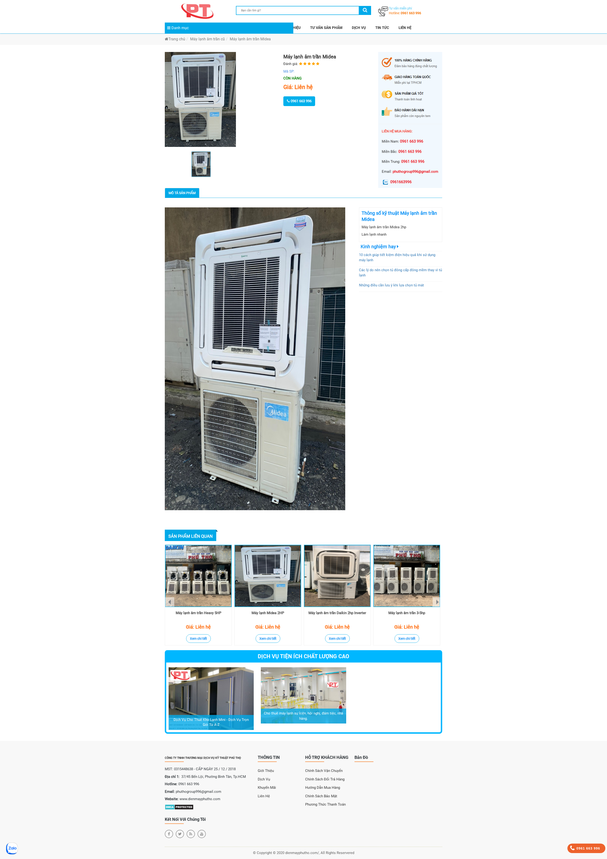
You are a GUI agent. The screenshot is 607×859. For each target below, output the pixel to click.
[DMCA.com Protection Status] (179, 807)
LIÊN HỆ (405, 28)
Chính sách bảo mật (321, 796)
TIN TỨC (382, 28)
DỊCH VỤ (359, 28)
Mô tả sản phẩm (182, 193)
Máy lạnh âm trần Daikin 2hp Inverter (337, 613)
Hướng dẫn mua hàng (322, 787)
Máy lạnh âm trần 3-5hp (406, 613)
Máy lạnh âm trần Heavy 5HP (198, 613)
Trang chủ (176, 39)
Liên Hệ (264, 796)
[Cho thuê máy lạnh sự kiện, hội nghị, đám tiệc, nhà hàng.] (303, 695)
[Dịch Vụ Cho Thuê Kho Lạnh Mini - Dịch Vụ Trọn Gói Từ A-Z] (211, 698)
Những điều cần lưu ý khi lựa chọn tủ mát (391, 285)
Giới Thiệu (266, 771)
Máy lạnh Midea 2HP (268, 613)
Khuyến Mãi (267, 787)
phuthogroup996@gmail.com (415, 171)
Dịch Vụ (264, 779)
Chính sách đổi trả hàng (325, 779)
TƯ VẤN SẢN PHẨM (326, 28)
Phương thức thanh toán (325, 804)
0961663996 (401, 182)
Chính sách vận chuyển (324, 771)
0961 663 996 (411, 13)
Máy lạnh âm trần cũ (207, 39)
